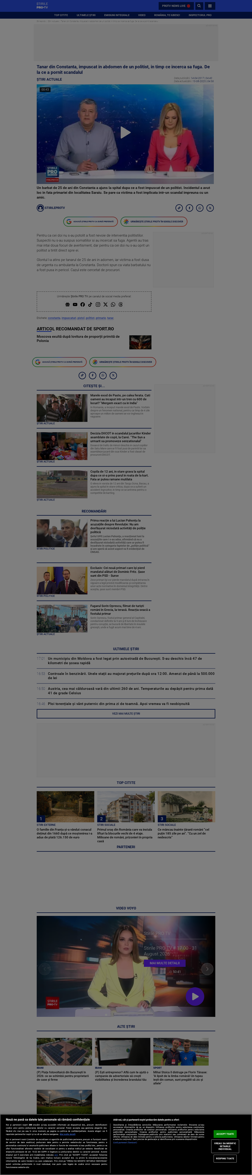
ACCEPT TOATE (225, 1134)
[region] (126, 1144)
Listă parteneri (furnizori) (125, 1142)
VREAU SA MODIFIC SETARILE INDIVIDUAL (225, 1146)
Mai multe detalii (67, 1134)
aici (56, 1155)
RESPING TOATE (225, 1158)
